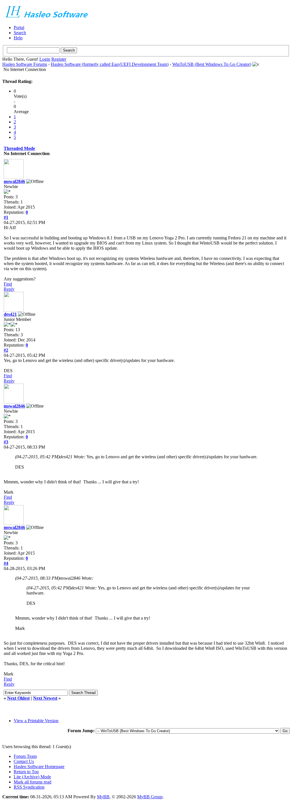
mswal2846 (14, 181)
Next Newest (45, 698)
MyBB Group (150, 796)
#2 (6, 350)
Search (20, 32)
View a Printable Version (36, 720)
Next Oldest (18, 698)
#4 (6, 563)
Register (58, 59)
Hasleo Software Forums (24, 64)
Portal (19, 27)
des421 (10, 314)
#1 (6, 217)
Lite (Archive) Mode (32, 776)
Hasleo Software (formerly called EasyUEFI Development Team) (110, 64)
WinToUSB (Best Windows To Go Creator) (211, 64)
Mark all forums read (32, 781)
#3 (6, 441)
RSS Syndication (29, 787)
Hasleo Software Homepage (39, 766)
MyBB (103, 796)
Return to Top (26, 771)
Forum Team (25, 756)
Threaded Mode (19, 148)
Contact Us (24, 761)
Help (18, 37)
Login (44, 59)
